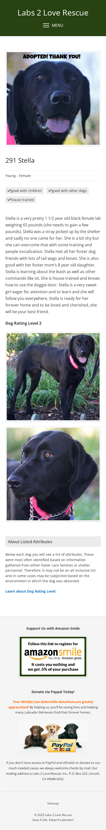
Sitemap (53, 803)
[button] (53, 25)
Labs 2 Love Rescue (53, 12)
